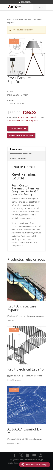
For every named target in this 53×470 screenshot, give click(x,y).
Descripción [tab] (16, 149)
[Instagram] (40, 455)
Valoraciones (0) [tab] (18, 158)
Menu (41, 7)
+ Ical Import (17, 128)
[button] (41, 42)
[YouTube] (34, 455)
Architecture (26, 19)
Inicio (9, 19)
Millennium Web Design (31, 459)
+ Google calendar (21, 135)
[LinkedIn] (27, 455)
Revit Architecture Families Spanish (22, 120)
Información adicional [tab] (21, 153)
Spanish (16, 19)
